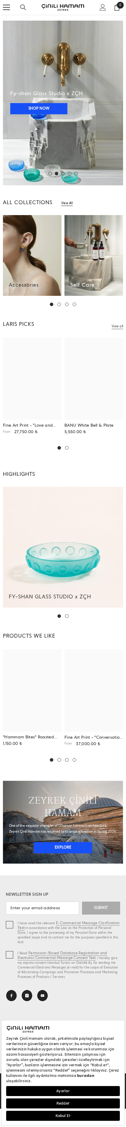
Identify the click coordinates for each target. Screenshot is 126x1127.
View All (67, 203)
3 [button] (63, 173)
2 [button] (56, 173)
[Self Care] (93, 255)
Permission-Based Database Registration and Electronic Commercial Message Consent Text (62, 955)
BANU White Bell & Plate (88, 425)
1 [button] (50, 173)
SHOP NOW (39, 108)
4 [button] (69, 173)
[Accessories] (32, 255)
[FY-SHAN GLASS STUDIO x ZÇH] (63, 547)
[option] (63, 103)
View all (117, 326)
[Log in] (103, 7)
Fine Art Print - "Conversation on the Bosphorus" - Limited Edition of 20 (93, 738)
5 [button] (76, 173)
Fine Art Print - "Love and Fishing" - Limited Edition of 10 (30, 426)
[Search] (23, 7)
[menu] (6, 7)
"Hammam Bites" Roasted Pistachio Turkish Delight (28, 737)
